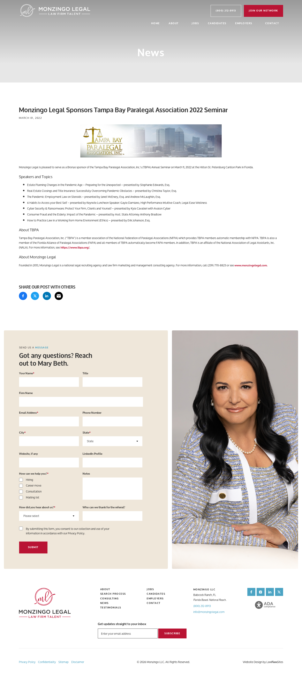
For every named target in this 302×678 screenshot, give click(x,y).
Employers (243, 23)
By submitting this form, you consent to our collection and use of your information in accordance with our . (67, 531)
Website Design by (254, 662)
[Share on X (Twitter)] (35, 296)
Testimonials (110, 607)
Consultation (33, 491)
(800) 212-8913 (202, 606)
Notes (86, 474)
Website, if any (28, 454)
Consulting (109, 598)
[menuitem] (155, 24)
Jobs (195, 23)
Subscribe (172, 633)
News (104, 603)
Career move (33, 485)
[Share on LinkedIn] (47, 296)
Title (85, 373)
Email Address (28, 413)
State (87, 433)
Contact (272, 23)
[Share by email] (59, 296)
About (174, 23)
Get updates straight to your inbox (122, 624)
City (22, 433)
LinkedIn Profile (92, 454)
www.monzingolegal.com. (250, 265)
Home (155, 23)
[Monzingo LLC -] (55, 11)
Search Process (113, 594)
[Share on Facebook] (23, 296)
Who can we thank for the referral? (104, 507)
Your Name (26, 373)
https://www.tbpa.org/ (75, 248)
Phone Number (92, 413)
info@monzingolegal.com (209, 612)
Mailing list (32, 497)
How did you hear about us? (37, 507)
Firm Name (26, 393)
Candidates (217, 23)
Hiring (29, 480)
